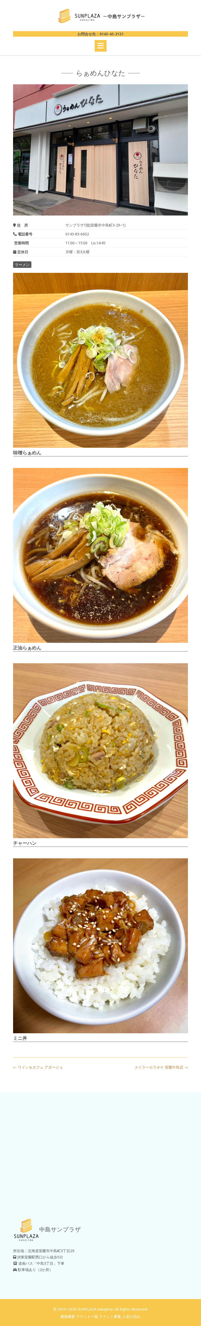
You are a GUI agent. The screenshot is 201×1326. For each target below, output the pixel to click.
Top (188, 1313)
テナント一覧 (87, 1316)
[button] (101, 46)
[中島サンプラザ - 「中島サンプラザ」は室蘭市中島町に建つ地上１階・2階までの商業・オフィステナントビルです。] (100, 16)
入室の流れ (131, 1316)
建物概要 (67, 1316)
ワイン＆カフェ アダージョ (38, 1067)
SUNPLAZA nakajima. (95, 1309)
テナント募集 (110, 1316)
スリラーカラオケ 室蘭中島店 (161, 1067)
